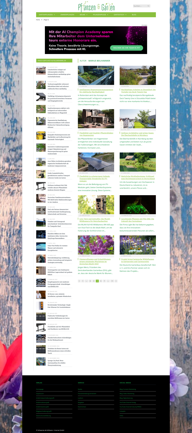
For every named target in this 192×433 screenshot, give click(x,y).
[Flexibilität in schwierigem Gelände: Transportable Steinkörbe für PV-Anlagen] (96, 162)
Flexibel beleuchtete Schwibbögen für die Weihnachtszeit (59, 339)
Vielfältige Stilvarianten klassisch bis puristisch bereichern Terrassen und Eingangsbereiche (60, 98)
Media (80, 389)
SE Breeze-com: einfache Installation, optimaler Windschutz (59, 295)
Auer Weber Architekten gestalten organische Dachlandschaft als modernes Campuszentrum (59, 163)
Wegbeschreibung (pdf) (43, 411)
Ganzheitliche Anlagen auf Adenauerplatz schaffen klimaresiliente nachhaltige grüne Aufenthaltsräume (59, 73)
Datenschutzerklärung (43, 416)
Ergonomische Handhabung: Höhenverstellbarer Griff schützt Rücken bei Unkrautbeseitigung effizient (59, 123)
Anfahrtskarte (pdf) (42, 407)
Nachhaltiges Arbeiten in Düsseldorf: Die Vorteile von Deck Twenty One (138, 90)
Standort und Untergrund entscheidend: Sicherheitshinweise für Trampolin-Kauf (60, 224)
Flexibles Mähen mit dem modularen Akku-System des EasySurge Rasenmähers (58, 236)
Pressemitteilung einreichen (87, 394)
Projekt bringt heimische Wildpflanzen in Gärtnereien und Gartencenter (137, 260)
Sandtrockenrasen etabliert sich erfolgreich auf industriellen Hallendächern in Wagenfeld (58, 110)
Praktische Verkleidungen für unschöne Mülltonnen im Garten (59, 317)
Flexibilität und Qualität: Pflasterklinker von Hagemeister (96, 134)
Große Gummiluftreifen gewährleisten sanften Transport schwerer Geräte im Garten (59, 175)
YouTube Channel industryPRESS (130, 407)
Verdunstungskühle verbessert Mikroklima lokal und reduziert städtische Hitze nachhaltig (58, 86)
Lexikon (80, 398)
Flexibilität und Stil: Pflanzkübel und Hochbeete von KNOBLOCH (59, 328)
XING (121, 416)
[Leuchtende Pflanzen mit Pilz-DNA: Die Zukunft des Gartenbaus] (138, 204)
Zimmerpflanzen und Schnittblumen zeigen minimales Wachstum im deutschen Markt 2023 (95, 261)
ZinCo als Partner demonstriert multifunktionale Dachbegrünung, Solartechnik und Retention (59, 211)
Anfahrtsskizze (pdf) (42, 402)
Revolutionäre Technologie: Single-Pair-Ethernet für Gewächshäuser (59, 306)
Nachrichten (82, 407)
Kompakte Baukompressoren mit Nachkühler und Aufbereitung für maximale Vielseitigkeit (59, 137)
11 (112, 281)
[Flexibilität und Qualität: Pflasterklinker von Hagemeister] (96, 118)
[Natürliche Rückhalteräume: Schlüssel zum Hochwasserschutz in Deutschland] (138, 162)
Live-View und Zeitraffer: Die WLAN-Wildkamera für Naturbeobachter (94, 220)
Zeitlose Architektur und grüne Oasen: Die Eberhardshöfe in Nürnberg (137, 134)
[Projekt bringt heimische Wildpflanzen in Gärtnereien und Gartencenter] (138, 245)
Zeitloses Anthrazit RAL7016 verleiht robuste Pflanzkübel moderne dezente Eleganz (57, 187)
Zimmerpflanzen (67, 15)
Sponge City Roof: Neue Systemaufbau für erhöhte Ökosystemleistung (56, 363)
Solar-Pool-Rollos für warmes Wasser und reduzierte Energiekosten (57, 248)
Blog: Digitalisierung (126, 398)
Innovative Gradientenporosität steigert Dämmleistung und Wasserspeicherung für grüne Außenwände (58, 150)
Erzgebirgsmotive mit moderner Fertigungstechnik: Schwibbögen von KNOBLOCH (59, 284)
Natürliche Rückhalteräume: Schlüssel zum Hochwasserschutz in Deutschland (138, 177)
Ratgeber (81, 402)
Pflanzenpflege (99, 15)
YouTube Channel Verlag (128, 402)
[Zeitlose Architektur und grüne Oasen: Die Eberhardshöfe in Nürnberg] (138, 118)
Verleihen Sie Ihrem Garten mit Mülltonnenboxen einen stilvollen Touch (59, 351)
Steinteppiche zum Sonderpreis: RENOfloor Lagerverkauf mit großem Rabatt (60, 272)
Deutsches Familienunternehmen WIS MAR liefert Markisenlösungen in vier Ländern (60, 199)
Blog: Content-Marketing (128, 389)
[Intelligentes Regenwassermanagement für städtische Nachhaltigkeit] (96, 75)
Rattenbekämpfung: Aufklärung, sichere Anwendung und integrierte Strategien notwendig (60, 260)
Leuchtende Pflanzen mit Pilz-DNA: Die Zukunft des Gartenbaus (137, 220)
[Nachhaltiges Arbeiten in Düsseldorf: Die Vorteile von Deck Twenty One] (138, 75)
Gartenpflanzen (46, 15)
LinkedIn (122, 411)
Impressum (40, 394)
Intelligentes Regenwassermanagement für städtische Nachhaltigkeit (96, 90)
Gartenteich (119, 15)
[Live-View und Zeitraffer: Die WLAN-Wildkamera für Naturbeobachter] (96, 204)
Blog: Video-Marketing (127, 394)
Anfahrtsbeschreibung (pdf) (45, 398)
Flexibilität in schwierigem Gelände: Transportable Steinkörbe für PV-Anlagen (94, 178)
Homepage (39, 389)
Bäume (82, 15)
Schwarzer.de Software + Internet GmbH (51, 430)
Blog (134, 15)
